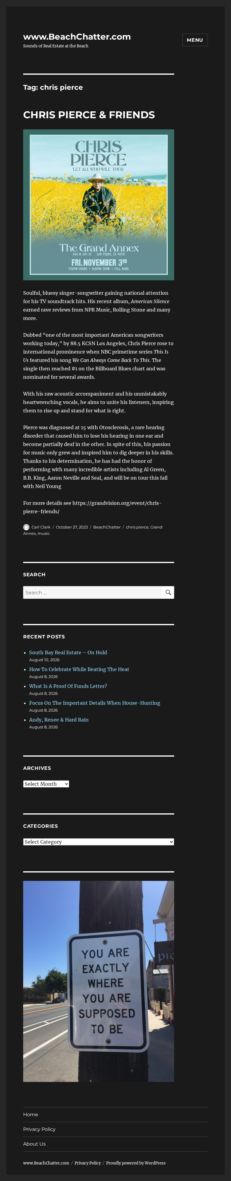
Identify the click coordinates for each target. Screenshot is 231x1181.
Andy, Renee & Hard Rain (59, 720)
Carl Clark (41, 527)
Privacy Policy (39, 1129)
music (44, 533)
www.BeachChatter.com (77, 37)
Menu (195, 40)
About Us (34, 1144)
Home (30, 1114)
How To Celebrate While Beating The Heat (79, 669)
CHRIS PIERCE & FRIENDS (89, 115)
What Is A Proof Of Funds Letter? (68, 686)
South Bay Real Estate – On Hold (68, 652)
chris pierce (137, 527)
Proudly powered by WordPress (136, 1163)
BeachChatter (107, 527)
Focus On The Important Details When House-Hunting (94, 703)
